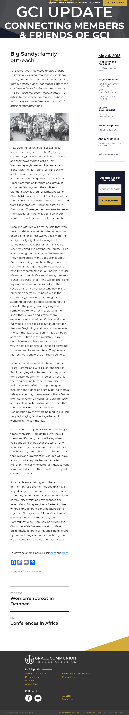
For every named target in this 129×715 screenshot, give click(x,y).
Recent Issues (66, 2)
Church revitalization (106, 115)
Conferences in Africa (107, 69)
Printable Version (108, 154)
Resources (67, 699)
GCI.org (66, 696)
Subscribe (110, 200)
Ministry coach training (107, 98)
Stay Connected (33, 572)
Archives (83, 2)
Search (96, 2)
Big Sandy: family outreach (108, 85)
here (53, 553)
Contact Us (68, 677)
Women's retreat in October (109, 144)
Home (53, 2)
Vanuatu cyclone (108, 130)
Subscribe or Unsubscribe (76, 673)
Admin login (31, 684)
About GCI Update (35, 673)
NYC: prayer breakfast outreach (109, 91)
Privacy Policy (33, 677)
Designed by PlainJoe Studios (20, 712)
